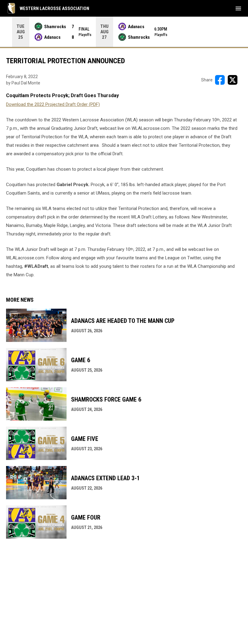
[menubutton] (238, 8)
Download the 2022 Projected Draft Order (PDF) (53, 104)
